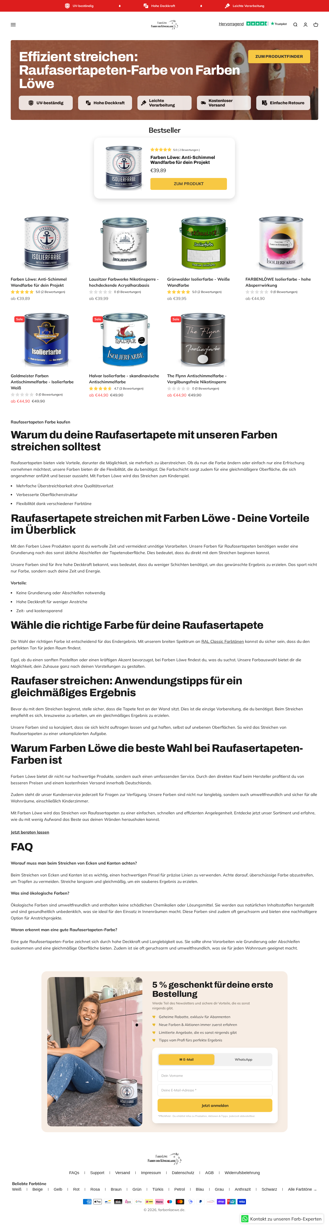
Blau (200, 1189)
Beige (37, 1189)
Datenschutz (183, 1173)
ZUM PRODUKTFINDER (279, 56)
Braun (116, 1189)
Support (97, 1173)
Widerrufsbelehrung (242, 1173)
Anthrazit (243, 1189)
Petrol (179, 1189)
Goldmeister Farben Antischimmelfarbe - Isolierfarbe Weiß (42, 381)
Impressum (151, 1173)
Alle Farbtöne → (302, 1189)
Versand (122, 1173)
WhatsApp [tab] (243, 1059)
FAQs (74, 1173)
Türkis (157, 1189)
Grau (219, 1189)
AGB (209, 1173)
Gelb (58, 1189)
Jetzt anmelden (215, 1105)
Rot (76, 1189)
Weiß (16, 1189)
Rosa (95, 1189)
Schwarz (269, 1189)
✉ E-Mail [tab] (186, 1059)
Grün (136, 1189)
